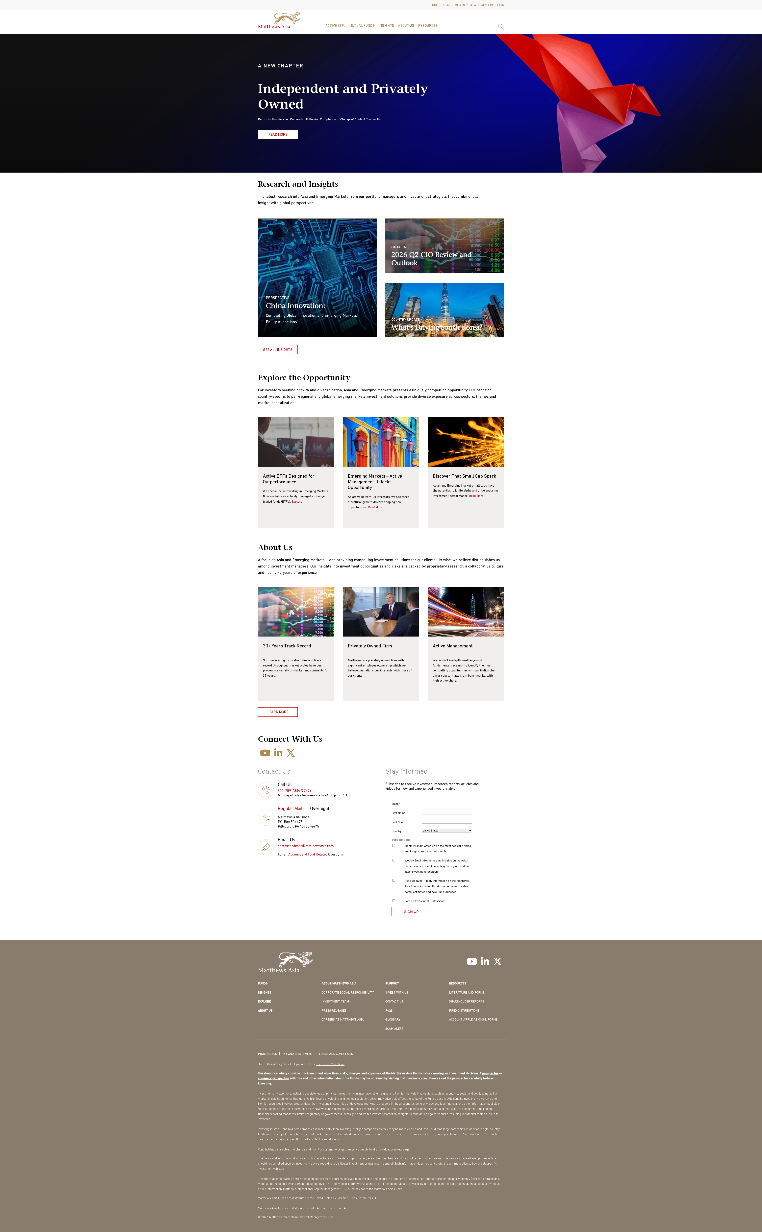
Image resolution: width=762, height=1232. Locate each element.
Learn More (277, 712)
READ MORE (277, 135)
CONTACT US (394, 1001)
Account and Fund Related (307, 855)
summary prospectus (273, 1078)
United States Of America (452, 5)
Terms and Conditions (335, 1054)
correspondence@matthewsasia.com (306, 846)
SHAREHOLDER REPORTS (466, 1001)
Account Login (492, 5)
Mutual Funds (362, 26)
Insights (386, 26)
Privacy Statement (298, 1054)
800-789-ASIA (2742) (294, 791)
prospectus (490, 1073)
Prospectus (267, 1054)
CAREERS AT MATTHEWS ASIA (343, 1019)
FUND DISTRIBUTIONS (464, 1010)
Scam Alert (394, 1028)
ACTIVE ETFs (335, 26)
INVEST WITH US (396, 992)
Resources (428, 26)
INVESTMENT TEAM (335, 1001)
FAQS (389, 1010)
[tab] (292, 809)
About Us (406, 26)
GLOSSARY (392, 1019)
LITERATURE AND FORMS (466, 992)
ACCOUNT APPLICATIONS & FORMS (473, 1019)
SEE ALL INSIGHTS (277, 350)
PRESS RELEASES (334, 1010)
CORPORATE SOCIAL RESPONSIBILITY (348, 992)
